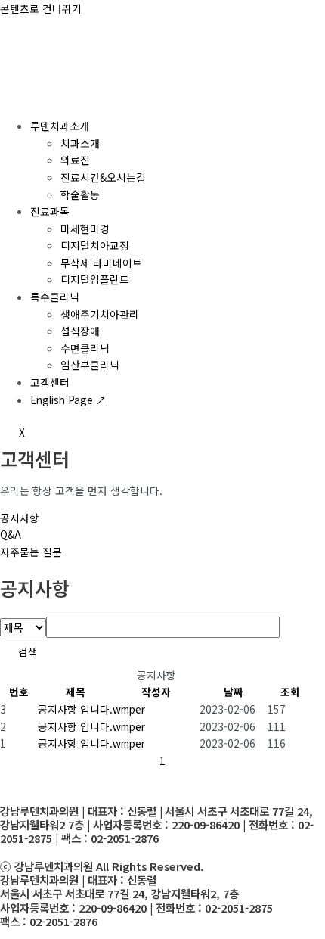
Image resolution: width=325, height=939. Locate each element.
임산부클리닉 (89, 364)
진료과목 (50, 211)
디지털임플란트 (94, 279)
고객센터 (50, 382)
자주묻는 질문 (31, 551)
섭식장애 (80, 330)
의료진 (75, 159)
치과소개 (80, 143)
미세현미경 (85, 228)
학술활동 (80, 194)
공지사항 (19, 517)
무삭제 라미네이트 (101, 262)
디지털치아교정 (94, 245)
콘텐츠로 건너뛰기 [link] (41, 8)
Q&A (10, 534)
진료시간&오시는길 (103, 177)
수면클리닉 (85, 348)
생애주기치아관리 (99, 314)
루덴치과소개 (59, 125)
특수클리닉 (54, 296)
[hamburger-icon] (18, 98)
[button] (129, 709)
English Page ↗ (68, 399)
